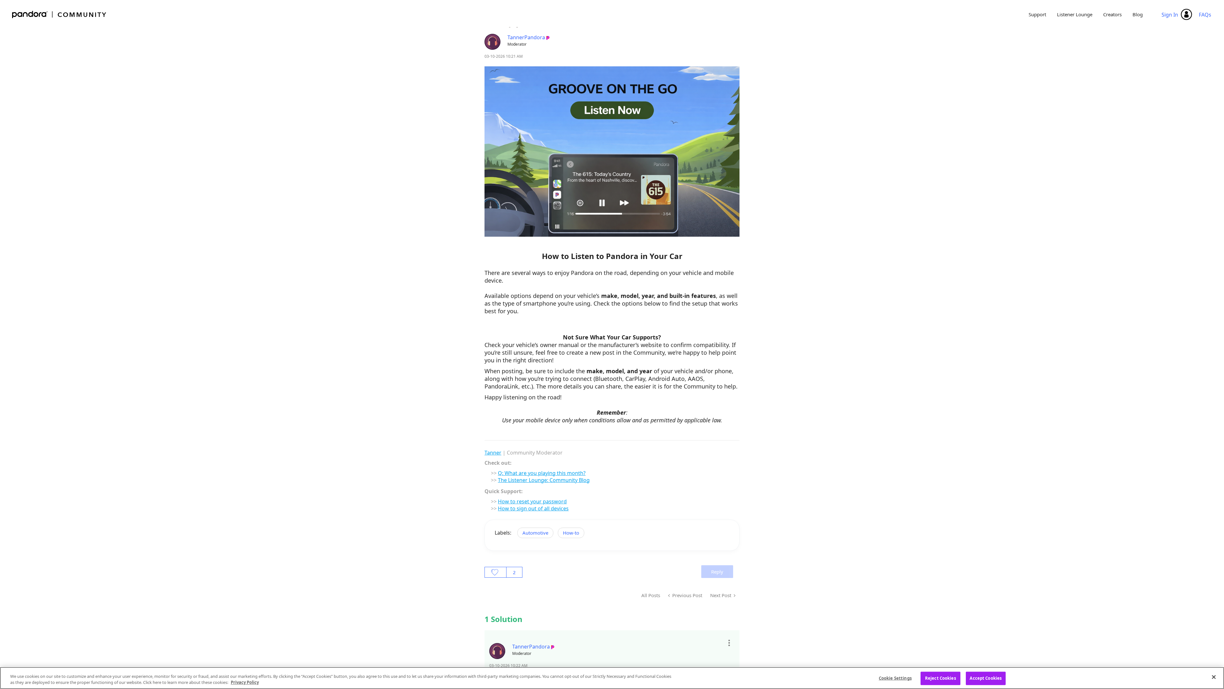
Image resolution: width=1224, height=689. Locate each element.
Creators (1112, 14)
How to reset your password (532, 501)
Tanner (492, 452)
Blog (1138, 14)
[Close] (1214, 677)
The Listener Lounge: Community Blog (544, 480)
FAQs (1205, 14)
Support (1037, 14)
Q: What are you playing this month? (542, 473)
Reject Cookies (940, 678)
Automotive (535, 533)
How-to (571, 533)
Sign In (1170, 14)
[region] (612, 678)
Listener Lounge (1074, 14)
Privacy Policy (245, 682)
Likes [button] (495, 572)
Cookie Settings (895, 678)
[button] (729, 643)
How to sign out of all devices (533, 508)
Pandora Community (59, 14)
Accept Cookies (986, 678)
